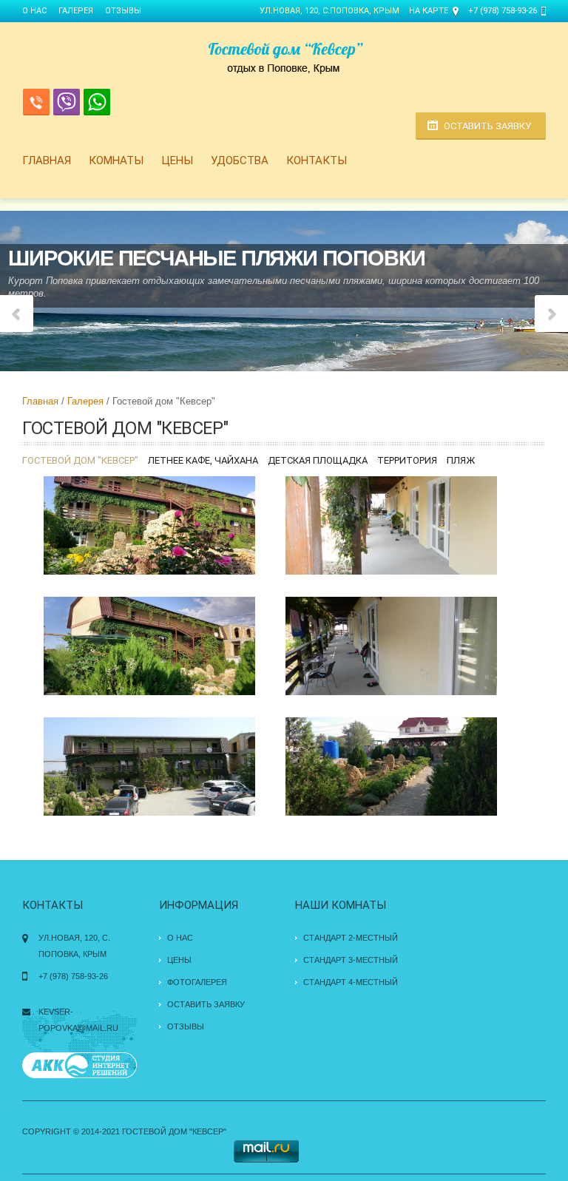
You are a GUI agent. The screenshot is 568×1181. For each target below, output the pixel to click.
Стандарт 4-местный (350, 982)
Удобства (239, 160)
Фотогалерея (197, 982)
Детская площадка (318, 460)
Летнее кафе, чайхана (203, 460)
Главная (46, 160)
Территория (407, 460)
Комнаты (116, 160)
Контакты (316, 160)
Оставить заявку (487, 126)
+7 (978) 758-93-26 (502, 11)
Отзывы (123, 11)
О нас (34, 11)
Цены (177, 160)
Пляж (461, 460)
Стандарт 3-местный (350, 959)
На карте (428, 11)
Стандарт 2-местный (350, 937)
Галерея (75, 11)
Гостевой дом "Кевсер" (80, 460)
